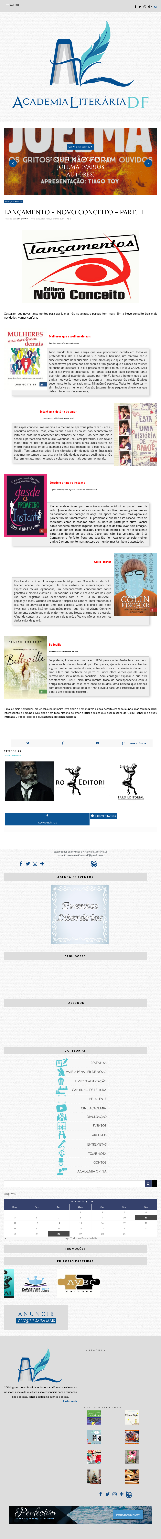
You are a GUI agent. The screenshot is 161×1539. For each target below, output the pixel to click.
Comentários (137, 743)
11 (146, 1217)
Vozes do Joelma (80, 146)
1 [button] (75, 193)
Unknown (22, 218)
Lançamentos (13, 201)
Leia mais (70, 1401)
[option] (80, 161)
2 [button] (80, 193)
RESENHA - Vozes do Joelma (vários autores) (80, 167)
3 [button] (86, 193)
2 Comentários (105, 815)
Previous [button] (13, 163)
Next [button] (148, 163)
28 (59, 1234)
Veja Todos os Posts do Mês (81, 1238)
